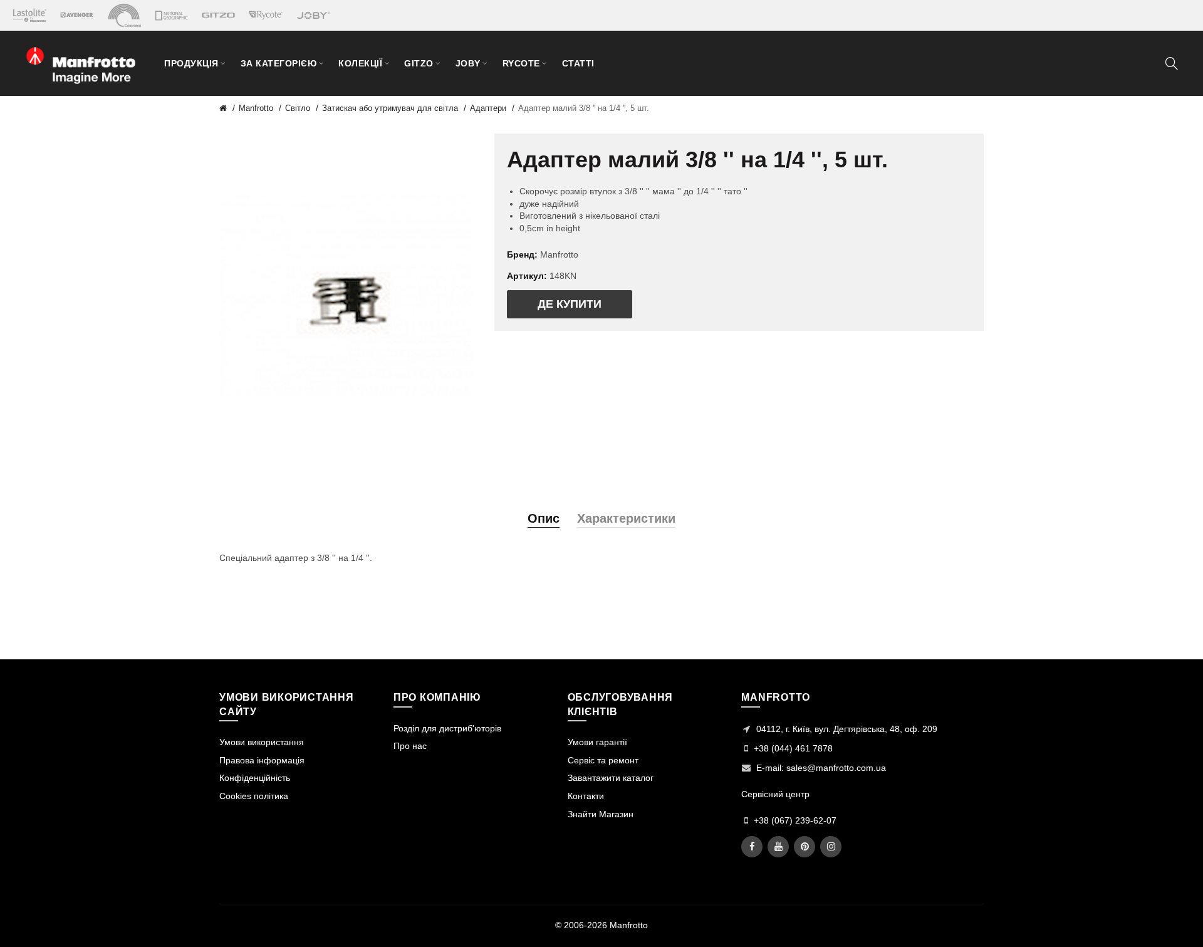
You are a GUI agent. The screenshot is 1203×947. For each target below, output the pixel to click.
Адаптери (488, 108)
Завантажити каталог (611, 778)
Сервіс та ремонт (603, 760)
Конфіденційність (254, 778)
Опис (544, 518)
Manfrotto (256, 108)
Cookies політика (253, 796)
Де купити (570, 304)
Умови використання (261, 742)
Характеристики (626, 518)
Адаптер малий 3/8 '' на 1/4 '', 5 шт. (583, 108)
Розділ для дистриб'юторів (447, 728)
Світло (297, 108)
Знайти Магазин (600, 814)
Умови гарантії (597, 742)
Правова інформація (262, 760)
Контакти (586, 796)
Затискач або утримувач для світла (390, 108)
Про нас (410, 746)
